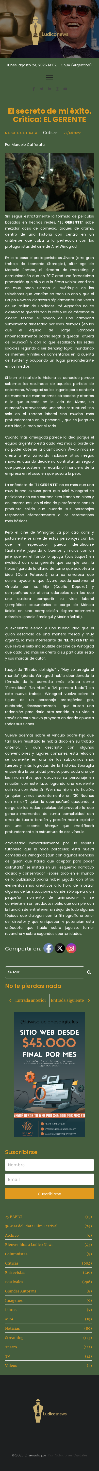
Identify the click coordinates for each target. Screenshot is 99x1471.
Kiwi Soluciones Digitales (68, 1455)
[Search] (89, 972)
